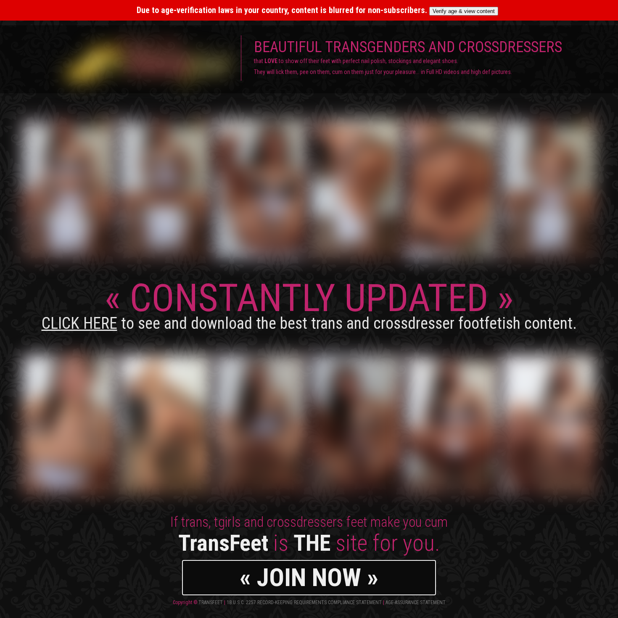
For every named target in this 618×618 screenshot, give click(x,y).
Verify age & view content (464, 11)
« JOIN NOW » (309, 577)
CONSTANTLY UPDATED (309, 304)
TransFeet (210, 602)
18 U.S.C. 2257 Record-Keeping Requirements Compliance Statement (304, 602)
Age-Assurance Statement (416, 602)
